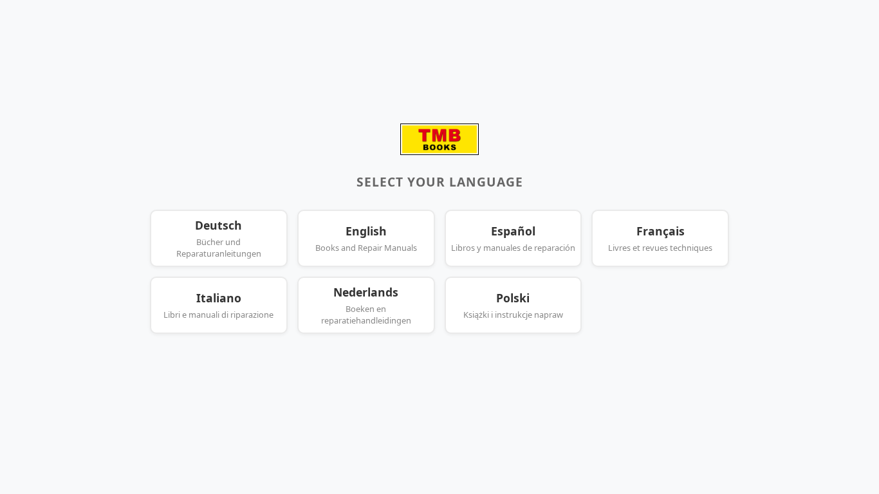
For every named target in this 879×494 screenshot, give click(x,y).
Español (513, 238)
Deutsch (218, 238)
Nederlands (366, 305)
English (366, 238)
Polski (513, 305)
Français (660, 238)
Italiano (218, 305)
